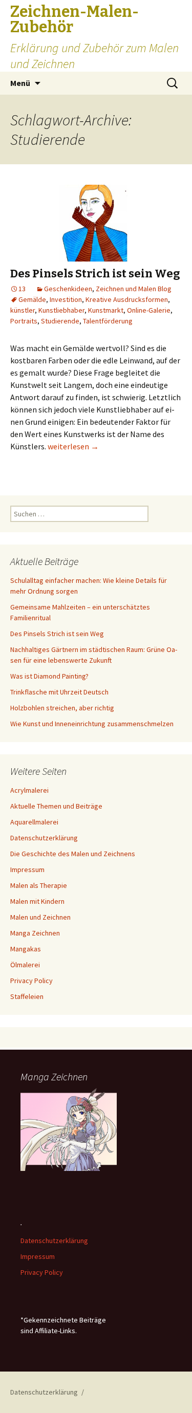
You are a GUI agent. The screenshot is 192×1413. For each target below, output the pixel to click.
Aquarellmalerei (34, 822)
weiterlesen (73, 446)
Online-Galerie (148, 310)
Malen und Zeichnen (40, 917)
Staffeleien (27, 996)
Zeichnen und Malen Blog (134, 288)
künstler (22, 310)
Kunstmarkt (105, 310)
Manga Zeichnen (35, 933)
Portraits (23, 320)
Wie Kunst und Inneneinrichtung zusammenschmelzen (92, 723)
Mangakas (25, 948)
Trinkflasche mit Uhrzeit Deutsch (59, 692)
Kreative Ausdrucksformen (127, 299)
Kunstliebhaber (61, 310)
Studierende (60, 320)
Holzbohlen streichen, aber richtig (62, 707)
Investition (66, 299)
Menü (20, 83)
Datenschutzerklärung (44, 837)
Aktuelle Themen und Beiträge (56, 806)
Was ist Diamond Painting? (49, 676)
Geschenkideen (68, 288)
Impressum (27, 869)
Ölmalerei (25, 964)
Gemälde (32, 299)
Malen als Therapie (38, 885)
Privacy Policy (31, 980)
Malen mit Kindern (37, 901)
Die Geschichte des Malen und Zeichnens (72, 853)
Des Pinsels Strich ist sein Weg (95, 273)
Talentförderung (108, 320)
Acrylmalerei (29, 790)
